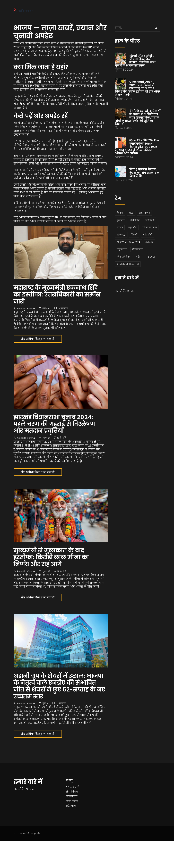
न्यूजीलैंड (132, 227)
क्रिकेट (120, 213)
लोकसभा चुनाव (149, 227)
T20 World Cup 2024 (128, 242)
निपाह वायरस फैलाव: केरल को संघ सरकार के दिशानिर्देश (144, 173)
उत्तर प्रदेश (149, 220)
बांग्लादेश (121, 234)
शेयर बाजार (144, 213)
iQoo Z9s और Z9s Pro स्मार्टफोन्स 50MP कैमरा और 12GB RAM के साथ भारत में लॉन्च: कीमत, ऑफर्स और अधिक (137, 146)
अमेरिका (149, 242)
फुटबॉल (121, 220)
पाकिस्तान (135, 220)
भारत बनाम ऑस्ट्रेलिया (128, 264)
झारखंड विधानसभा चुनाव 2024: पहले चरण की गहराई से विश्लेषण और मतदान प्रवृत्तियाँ (54, 424)
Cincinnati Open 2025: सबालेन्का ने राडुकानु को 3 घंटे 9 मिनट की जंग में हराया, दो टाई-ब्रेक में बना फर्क (137, 88)
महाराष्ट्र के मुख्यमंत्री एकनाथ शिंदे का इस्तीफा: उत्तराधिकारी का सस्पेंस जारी (57, 295)
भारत (131, 213)
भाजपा (120, 227)
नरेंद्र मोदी (147, 234)
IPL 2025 (150, 256)
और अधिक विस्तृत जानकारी (38, 339)
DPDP (73, 806)
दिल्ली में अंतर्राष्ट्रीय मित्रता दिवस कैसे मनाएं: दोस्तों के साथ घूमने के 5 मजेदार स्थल (135, 61)
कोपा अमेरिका (123, 256)
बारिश (138, 256)
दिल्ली (134, 234)
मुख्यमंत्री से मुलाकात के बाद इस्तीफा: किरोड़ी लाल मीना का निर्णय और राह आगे (51, 557)
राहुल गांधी (122, 249)
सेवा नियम (72, 791)
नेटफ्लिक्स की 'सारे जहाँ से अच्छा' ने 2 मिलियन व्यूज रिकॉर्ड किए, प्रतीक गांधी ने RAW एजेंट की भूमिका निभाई (137, 117)
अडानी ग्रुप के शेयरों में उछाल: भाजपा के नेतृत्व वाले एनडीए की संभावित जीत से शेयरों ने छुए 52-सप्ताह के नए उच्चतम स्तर (59, 686)
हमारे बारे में (72, 787)
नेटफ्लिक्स (137, 249)
